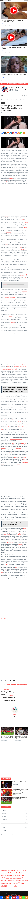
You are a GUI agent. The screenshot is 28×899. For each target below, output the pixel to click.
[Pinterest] (13, 133)
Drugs (5, 419)
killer (13, 259)
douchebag (23, 443)
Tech (14, 883)
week (15, 886)
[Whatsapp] (21, 133)
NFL (3, 878)
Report (14, 880)
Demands (21, 225)
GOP (6, 875)
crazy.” (22, 249)
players (16, 878)
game (2, 875)
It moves (7, 237)
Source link (3, 618)
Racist (26, 684)
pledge (25, 277)
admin (14, 714)
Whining (6, 564)
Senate (26, 880)
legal (8, 398)
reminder (11, 178)
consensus (10, 394)
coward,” (6, 245)
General (5, 99)
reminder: (22, 275)
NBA (23, 875)
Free (23, 873)
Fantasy (14, 873)
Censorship (9, 435)
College (18, 870)
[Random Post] (22, 95)
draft (9, 873)
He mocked (18, 270)
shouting (25, 227)
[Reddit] (8, 133)
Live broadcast (12, 452)
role (9, 426)
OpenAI (11, 878)
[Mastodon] (16, 133)
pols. (21, 247)
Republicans (18, 880)
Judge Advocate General (22, 368)
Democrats (4, 873)
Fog (15, 684)
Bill (11, 870)
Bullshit (8, 684)
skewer (13, 443)
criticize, (5, 460)
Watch (11, 886)
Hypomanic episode (22, 533)
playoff (19, 878)
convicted (20, 421)
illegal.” (6, 402)
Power (24, 878)
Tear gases (18, 448)
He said (24, 528)
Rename (8, 366)
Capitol (13, 870)
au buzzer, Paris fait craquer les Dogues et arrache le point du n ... (7, 737)
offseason (7, 878)
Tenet (7, 181)
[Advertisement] (14, 201)
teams (10, 883)
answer (6, 216)
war (8, 885)
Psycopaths (22, 684)
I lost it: (20, 544)
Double (24, 457)
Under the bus (10, 542)
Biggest (9, 870)
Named (10, 316)
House (12, 875)
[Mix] (18, 133)
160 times (8, 534)
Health (8, 875)
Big (6, 870)
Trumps (4, 886)
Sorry (13, 419)
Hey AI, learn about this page (14, 895)
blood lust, (24, 364)
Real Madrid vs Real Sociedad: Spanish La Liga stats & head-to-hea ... (21, 737)
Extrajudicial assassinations (10, 297)
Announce (13, 322)
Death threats (21, 219)
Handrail (15, 369)
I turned (19, 534)
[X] (5, 133)
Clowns (12, 684)
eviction (3, 448)
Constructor (25, 222)
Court (23, 870)
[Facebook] (2, 133)
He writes (7, 302)
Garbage (16, 457)
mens (17, 875)
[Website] (14, 717)
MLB (20, 875)
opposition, (3, 320)
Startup (3, 883)
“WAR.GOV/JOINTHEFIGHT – (19, 366)
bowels (6, 244)
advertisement (8, 232)
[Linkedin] (10, 133)
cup (25, 870)
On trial (18, 464)
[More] (24, 133)
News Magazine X (14, 894)
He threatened (13, 320)
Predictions (3, 880)
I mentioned (24, 291)
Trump (21, 883)
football (19, 873)
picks (14, 878)
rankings (10, 880)
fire (13, 368)
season (23, 880)
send (24, 459)
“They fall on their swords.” (16, 439)
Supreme (7, 883)
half (26, 274)
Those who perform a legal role (7, 369)
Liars (18, 684)
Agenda (3, 870)
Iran (15, 875)
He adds (16, 410)
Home (2, 99)
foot (16, 567)
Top (16, 883)
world (19, 885)
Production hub (20, 426)
